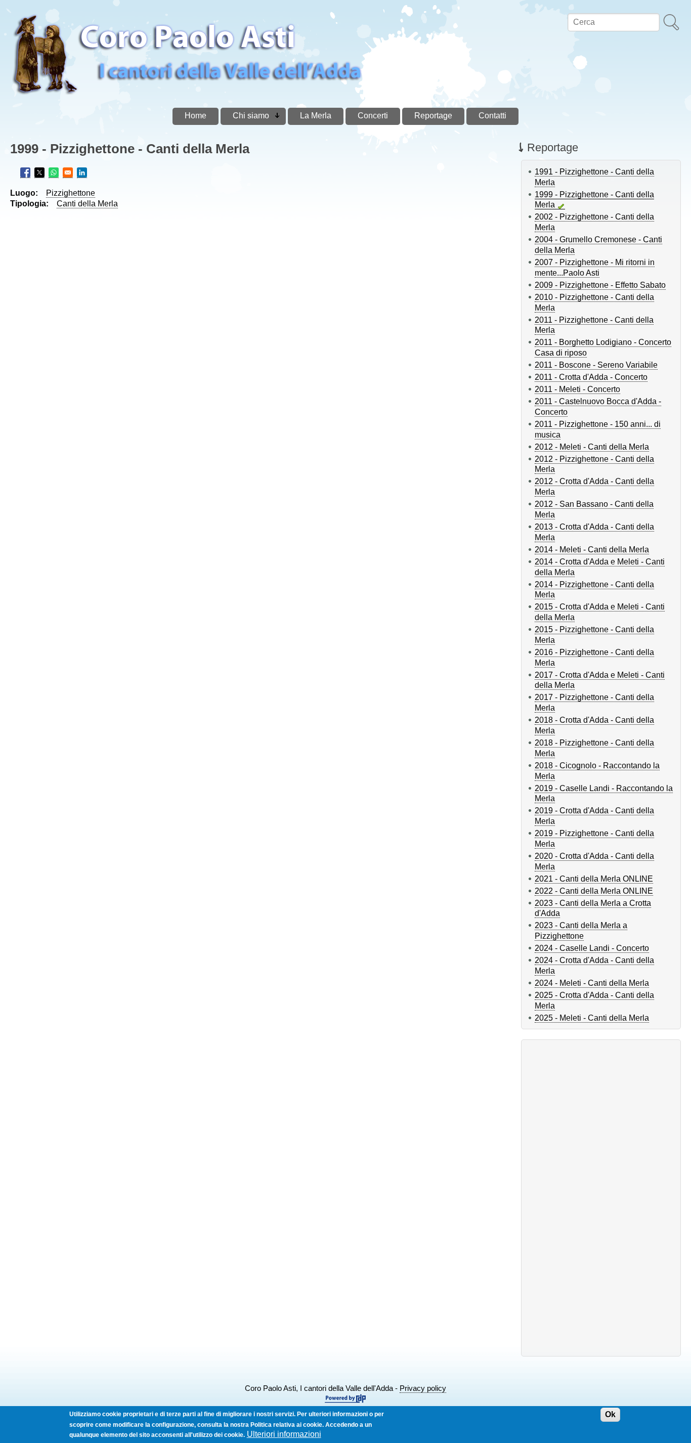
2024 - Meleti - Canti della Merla (592, 983)
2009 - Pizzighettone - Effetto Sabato (600, 285)
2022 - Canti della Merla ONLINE (594, 891)
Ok (610, 1414)
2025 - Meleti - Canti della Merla (592, 1018)
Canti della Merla (87, 203)
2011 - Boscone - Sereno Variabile (596, 365)
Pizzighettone (70, 193)
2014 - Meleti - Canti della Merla (592, 549)
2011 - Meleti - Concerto (577, 389)
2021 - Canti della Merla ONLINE (594, 878)
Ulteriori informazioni (284, 1434)
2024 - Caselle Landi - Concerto (592, 948)
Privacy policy (423, 1388)
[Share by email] (68, 172)
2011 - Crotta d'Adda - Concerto (591, 377)
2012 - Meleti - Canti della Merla (592, 447)
